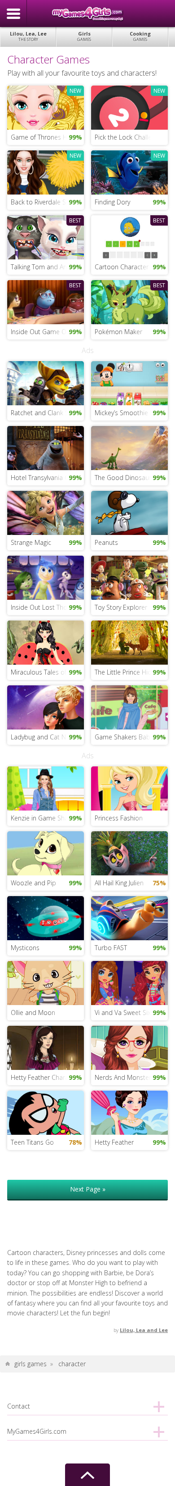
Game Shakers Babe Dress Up (131, 737)
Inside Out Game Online (45, 331)
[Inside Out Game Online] (45, 301)
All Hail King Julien (119, 883)
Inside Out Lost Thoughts (47, 607)
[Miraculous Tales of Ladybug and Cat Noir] (45, 642)
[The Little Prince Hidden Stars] (129, 642)
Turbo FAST (111, 947)
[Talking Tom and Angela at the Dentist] (45, 236)
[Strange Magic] (45, 512)
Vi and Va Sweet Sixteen (129, 1012)
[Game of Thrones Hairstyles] (45, 107)
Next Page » (87, 1189)
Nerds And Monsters (124, 1077)
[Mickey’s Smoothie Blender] (129, 382)
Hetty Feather (114, 1142)
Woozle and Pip (33, 883)
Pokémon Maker (118, 331)
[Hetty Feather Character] (45, 1047)
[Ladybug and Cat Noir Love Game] (45, 706)
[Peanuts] (129, 512)
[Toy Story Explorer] (129, 577)
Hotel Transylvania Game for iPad (47, 477)
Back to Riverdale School (46, 202)
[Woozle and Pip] (45, 852)
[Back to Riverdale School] (45, 172)
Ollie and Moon (33, 1012)
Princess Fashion (119, 818)
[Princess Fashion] (129, 787)
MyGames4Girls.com (87, 13)
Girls (84, 36)
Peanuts (106, 542)
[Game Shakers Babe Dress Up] (129, 706)
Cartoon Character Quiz (129, 267)
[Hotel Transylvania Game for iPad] (45, 447)
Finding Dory (112, 202)
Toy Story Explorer (121, 607)
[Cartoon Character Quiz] (129, 236)
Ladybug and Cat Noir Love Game (47, 737)
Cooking (140, 36)
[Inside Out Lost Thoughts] (45, 577)
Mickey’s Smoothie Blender (131, 412)
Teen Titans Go (32, 1142)
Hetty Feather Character (45, 1077)
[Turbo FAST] (129, 917)
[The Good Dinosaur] (129, 447)
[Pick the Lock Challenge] (129, 107)
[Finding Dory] (129, 172)
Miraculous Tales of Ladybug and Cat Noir (47, 672)
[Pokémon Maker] (129, 301)
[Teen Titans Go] (45, 1112)
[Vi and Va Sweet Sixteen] (129, 982)
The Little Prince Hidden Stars (131, 672)
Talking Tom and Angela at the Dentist (47, 267)
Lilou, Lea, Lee (28, 36)
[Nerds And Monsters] (129, 1047)
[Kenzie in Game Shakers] (45, 787)
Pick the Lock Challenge (128, 137)
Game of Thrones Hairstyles (47, 137)
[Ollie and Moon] (45, 982)
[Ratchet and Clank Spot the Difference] (45, 382)
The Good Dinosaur (123, 477)
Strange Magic (31, 542)
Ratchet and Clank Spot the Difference (47, 412)
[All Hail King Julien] (129, 852)
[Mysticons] (45, 917)
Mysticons (25, 947)
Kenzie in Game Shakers (45, 818)
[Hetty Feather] (129, 1112)
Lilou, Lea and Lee (144, 1330)
